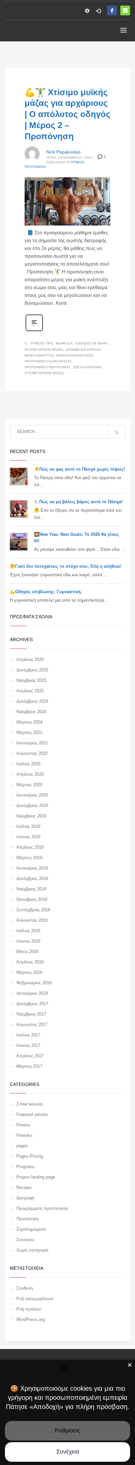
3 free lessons (29, 1104)
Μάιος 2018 (27, 951)
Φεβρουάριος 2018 (33, 982)
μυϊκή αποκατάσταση (74, 355)
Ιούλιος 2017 (28, 1035)
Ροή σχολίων (28, 1309)
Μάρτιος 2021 (29, 732)
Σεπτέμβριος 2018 (33, 909)
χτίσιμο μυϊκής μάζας (44, 373)
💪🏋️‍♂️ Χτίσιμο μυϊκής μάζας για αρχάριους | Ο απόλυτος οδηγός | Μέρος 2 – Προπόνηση (67, 114)
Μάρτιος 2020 (29, 784)
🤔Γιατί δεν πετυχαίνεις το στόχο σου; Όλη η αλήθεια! (65, 566)
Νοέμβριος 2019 (31, 815)
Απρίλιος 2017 (30, 1055)
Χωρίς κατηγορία (32, 1250)
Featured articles (32, 1114)
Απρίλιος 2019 (30, 847)
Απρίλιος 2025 (30, 690)
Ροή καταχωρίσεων (34, 1298)
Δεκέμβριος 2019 (32, 805)
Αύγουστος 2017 (32, 1024)
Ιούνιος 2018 (28, 941)
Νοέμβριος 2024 (31, 711)
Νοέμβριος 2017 (31, 1014)
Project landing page (35, 1177)
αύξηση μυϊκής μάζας (44, 349)
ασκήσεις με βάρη (91, 343)
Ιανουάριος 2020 (32, 795)
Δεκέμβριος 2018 (32, 878)
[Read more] (34, 330)
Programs (25, 1166)
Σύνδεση (24, 1288)
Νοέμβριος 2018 (31, 888)
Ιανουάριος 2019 (32, 868)
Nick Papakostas (63, 151)
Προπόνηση (35, 166)
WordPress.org (30, 1319)
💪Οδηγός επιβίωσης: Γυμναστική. (46, 591)
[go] (116, 432)
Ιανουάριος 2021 (32, 742)
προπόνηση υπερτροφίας (47, 367)
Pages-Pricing (29, 1156)
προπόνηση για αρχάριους (48, 361)
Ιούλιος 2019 (28, 826)
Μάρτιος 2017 (29, 1066)
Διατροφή (25, 1197)
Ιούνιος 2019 (28, 836)
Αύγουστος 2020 (32, 753)
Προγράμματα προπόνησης (42, 1208)
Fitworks (24, 1135)
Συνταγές (25, 1239)
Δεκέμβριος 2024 (32, 701)
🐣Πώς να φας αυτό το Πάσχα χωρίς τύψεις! (79, 469)
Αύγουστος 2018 (32, 920)
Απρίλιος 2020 (30, 774)
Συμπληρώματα (31, 1229)
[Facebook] (112, 10)
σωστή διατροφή (87, 367)
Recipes (24, 1187)
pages (22, 1145)
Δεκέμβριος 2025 (32, 669)
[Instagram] (125, 10)
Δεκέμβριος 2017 (32, 1003)
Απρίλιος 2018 (30, 962)
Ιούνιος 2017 (28, 1045)
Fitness (77, 162)
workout (64, 343)
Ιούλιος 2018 (28, 930)
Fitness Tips (41, 343)
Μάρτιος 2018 (29, 972)
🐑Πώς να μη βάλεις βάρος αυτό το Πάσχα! (78, 501)
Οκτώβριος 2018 (31, 899)
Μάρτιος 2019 (29, 857)
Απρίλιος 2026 (30, 659)
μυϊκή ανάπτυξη (39, 355)
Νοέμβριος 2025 (31, 680)
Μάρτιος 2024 (29, 722)
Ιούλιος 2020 (28, 763)
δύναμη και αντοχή (83, 349)
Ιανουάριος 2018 (32, 993)
